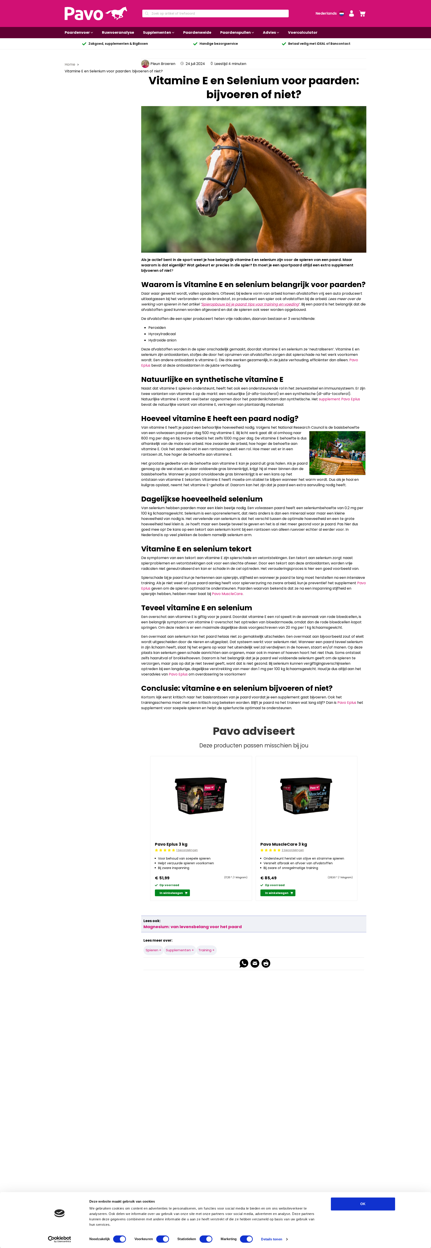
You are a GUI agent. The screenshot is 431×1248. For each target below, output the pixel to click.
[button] (351, 13)
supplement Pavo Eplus (339, 399)
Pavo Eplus (178, 674)
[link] (362, 13)
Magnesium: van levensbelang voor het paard (192, 926)
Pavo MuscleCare (227, 593)
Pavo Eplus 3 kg (171, 844)
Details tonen (271, 1239)
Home (70, 64)
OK (362, 1204)
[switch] (162, 1239)
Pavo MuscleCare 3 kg (283, 844)
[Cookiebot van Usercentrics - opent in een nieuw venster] (59, 1239)
